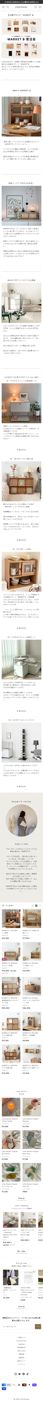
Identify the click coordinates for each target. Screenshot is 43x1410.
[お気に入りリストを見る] (35, 7)
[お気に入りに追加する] (18, 911)
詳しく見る (21, 1251)
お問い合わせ (21, 1351)
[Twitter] (19, 1374)
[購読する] (38, 1326)
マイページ (21, 1364)
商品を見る (22, 450)
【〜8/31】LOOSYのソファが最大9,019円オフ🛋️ (21, 2)
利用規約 (21, 1357)
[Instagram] (15, 1374)
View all (21, 1198)
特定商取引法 (21, 1347)
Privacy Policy (21, 1341)
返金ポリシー (21, 1361)
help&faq (21, 1344)
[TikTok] (27, 1374)
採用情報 (21, 1354)
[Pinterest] (23, 1374)
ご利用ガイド (21, 1337)
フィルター (9, 905)
